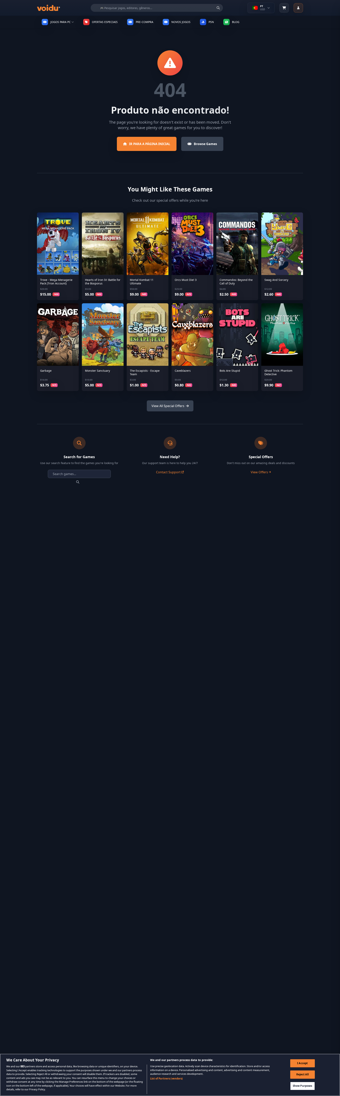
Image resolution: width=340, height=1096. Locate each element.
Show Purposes (302, 1086)
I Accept (302, 1063)
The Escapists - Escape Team (145, 372)
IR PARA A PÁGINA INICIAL (149, 144)
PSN (211, 22)
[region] (170, 1075)
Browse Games (205, 144)
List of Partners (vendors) (166, 1078)
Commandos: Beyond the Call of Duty (236, 281)
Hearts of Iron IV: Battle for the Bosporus (102, 281)
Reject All (302, 1074)
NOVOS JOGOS (180, 22)
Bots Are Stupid (230, 370)
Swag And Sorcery (276, 280)
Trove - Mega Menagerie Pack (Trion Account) (56, 281)
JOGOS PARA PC (60, 22)
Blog (235, 22)
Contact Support (168, 472)
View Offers (259, 472)
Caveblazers (183, 370)
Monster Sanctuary (97, 370)
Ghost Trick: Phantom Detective (278, 372)
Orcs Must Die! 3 (186, 280)
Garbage (46, 370)
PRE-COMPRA (144, 22)
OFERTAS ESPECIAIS (105, 22)
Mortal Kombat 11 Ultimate (141, 281)
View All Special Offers (168, 406)
